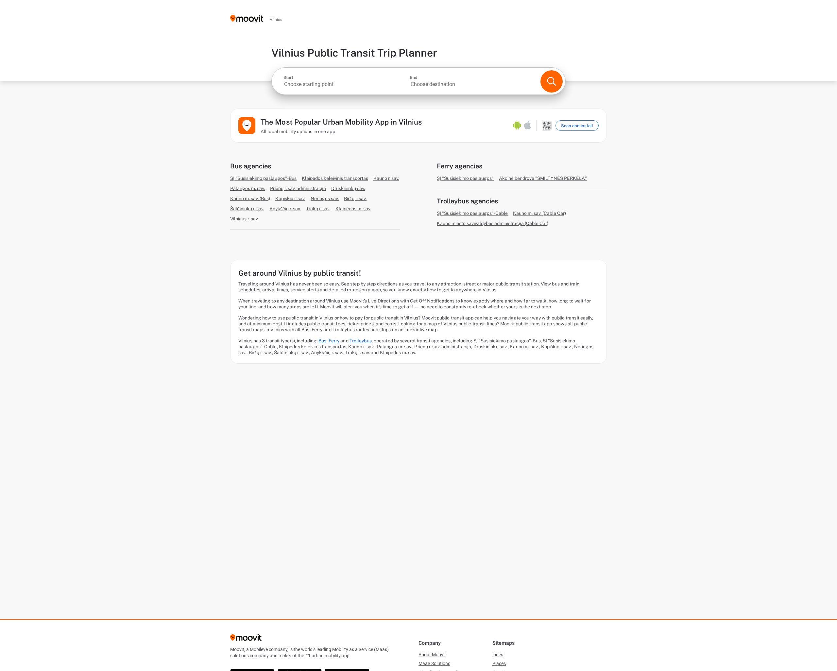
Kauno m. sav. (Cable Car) (539, 213)
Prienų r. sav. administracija (298, 188)
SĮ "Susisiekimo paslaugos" (465, 178)
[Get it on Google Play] (517, 125)
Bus (322, 340)
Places (499, 663)
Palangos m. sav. (247, 188)
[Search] (551, 81)
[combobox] (346, 84)
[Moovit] (246, 19)
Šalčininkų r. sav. (247, 208)
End (413, 77)
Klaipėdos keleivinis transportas (335, 178)
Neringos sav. (325, 198)
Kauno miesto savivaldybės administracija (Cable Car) (492, 223)
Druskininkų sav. (348, 188)
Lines (497, 654)
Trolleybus (361, 340)
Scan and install (577, 125)
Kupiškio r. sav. (290, 198)
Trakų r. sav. (318, 208)
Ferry (334, 340)
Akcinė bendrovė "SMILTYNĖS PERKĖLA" (543, 178)
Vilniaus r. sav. (244, 218)
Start (288, 77)
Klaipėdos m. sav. (353, 208)
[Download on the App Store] (527, 125)
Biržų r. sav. (355, 198)
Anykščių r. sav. (285, 208)
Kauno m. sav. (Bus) (250, 198)
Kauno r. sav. (386, 178)
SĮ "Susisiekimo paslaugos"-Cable (472, 213)
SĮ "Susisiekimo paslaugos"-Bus (263, 178)
